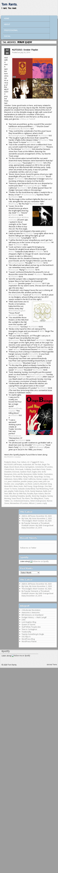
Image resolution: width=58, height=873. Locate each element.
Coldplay (13, 388)
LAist (23, 619)
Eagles (38, 185)
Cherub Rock (9, 469)
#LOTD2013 (8, 464)
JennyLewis (14, 340)
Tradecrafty (26, 631)
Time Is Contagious (29, 629)
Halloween (39, 447)
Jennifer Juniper (27, 481)
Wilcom (32, 503)
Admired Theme (52, 665)
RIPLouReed (36, 376)
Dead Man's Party (38, 469)
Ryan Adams (39, 493)
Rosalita (30, 493)
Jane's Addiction (14, 481)
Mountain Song (46, 484)
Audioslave (45, 242)
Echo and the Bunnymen (22, 474)
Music (14, 462)
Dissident (7, 472)
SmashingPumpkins (17, 135)
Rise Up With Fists (19, 493)
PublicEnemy (14, 128)
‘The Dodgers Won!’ (29, 520)
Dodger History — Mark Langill (34, 617)
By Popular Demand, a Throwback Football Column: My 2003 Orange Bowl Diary (37, 525)
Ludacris (38, 274)
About (7, 24)
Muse (16, 349)
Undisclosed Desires (21, 501)
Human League (42, 479)
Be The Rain (36, 464)
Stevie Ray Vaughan (39, 496)
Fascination (48, 474)
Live (17, 356)
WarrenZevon (15, 436)
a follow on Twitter (27, 119)
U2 (18, 213)
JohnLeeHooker (38, 176)
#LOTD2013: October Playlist (25, 49)
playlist (10, 491)
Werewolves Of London (19, 503)
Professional (11, 30)
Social (7, 36)
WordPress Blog (28, 639)
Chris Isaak (19, 469)
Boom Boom (14, 467)
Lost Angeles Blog (29, 622)
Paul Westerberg (42, 489)
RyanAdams (14, 326)
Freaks (30, 476)
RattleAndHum (15, 217)
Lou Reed (28, 484)
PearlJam (19, 370)
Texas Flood (16, 498)
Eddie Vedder (38, 474)
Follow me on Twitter (28, 548)
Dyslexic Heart (25, 472)
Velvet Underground (38, 501)
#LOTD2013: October (12, 457)
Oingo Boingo (38, 486)
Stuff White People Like (31, 627)
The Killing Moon (36, 498)
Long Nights (19, 484)
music (20, 486)
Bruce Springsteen (27, 467)
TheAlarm (43, 140)
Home (6, 18)
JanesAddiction (15, 363)
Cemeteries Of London (44, 467)
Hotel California (29, 479)
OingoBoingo (39, 445)
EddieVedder (14, 238)
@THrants (18, 464)
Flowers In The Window (13, 476)
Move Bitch (8, 486)
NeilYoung (13, 204)
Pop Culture (21, 462)
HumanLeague (15, 163)
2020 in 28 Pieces (29, 516)
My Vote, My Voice (29, 518)
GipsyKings (29, 185)
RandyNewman (15, 295)
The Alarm (26, 498)
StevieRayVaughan (17, 310)
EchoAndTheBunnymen (15, 409)
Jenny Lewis (38, 481)
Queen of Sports (28, 624)
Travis (42, 147)
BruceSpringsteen (16, 263)
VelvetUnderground (36, 374)
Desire (48, 469)
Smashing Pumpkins (17, 496)
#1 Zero (40, 462)
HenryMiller (33, 354)
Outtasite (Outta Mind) (26, 489)
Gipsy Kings (38, 476)
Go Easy (47, 476)
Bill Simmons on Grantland (32, 615)
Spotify (28, 496)
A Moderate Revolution (31, 610)
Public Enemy (19, 491)
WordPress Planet (29, 641)
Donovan (13, 283)
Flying (25, 476)
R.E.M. (27, 491)
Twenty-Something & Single (33, 634)
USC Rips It (26, 636)
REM (42, 331)
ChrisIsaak (13, 269)
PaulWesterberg (28, 194)
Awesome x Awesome (31, 612)
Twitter (7, 501)
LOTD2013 (25, 128)
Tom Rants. (9, 4)
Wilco (11, 251)
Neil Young (28, 486)
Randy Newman (36, 491)
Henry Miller (18, 479)
